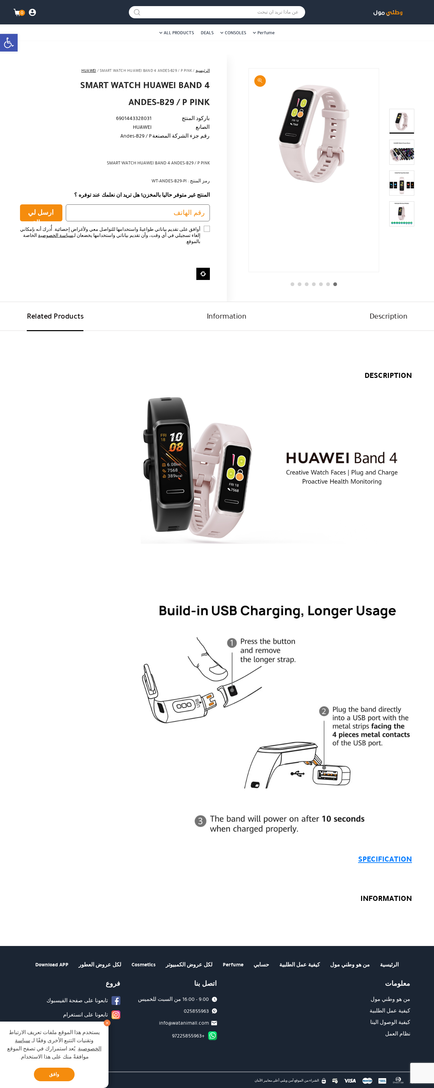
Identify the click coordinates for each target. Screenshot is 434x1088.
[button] (9, 43)
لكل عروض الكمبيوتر (189, 965)
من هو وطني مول (350, 965)
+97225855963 (188, 1036)
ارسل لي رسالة (41, 214)
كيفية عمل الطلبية (299, 965)
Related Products (55, 316)
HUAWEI (88, 71)
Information (226, 316)
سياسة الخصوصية (55, 235)
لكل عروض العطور (100, 965)
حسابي (261, 965)
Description (389, 316)
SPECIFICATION (385, 859)
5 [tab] (307, 284)
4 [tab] (314, 284)
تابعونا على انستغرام (85, 1015)
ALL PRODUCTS (179, 32)
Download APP (51, 965)
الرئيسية (203, 71)
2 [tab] (328, 284)
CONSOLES (235, 32)
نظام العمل (397, 1033)
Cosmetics (144, 965)
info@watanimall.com (184, 1023)
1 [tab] (335, 284)
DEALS (207, 32)
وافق (54, 1074)
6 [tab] (299, 284)
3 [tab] (321, 284)
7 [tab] (292, 284)
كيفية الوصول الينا (390, 1022)
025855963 (196, 1011)
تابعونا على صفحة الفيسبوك (77, 1000)
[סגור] (107, 1023)
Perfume (266, 32)
